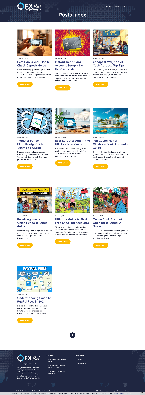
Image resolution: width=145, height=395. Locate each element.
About (127, 391)
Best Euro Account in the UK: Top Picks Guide (72, 142)
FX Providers (106, 6)
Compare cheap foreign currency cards (56, 366)
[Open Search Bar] (125, 6)
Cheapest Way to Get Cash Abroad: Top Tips (108, 63)
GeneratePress (54, 391)
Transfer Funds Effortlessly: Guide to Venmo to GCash (32, 144)
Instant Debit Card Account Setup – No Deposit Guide (69, 65)
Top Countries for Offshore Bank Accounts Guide (110, 144)
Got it (128, 393)
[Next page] (72, 335)
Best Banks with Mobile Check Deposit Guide (33, 63)
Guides (117, 6)
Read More (25, 84)
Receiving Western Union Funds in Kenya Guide (32, 222)
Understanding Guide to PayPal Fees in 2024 (34, 299)
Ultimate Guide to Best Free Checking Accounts (72, 221)
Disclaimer (100, 391)
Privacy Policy (110, 391)
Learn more (119, 393)
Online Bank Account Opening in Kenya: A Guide (107, 222)
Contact (120, 391)
